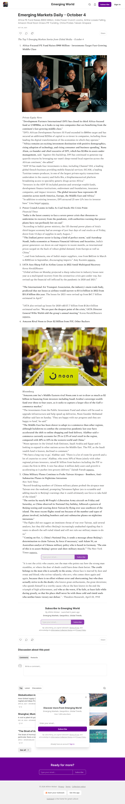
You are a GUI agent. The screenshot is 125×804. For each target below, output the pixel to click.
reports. (45, 203)
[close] (86, 697)
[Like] (20, 33)
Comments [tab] (24, 657)
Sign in (117, 4)
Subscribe (104, 4)
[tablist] (28, 657)
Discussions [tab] (36, 688)
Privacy (61, 786)
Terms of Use (74, 735)
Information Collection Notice (62, 737)
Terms (68, 786)
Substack (50, 799)
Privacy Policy (81, 737)
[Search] (89, 4)
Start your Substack (56, 793)
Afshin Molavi (34, 704)
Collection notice (79, 786)
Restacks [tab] (34, 657)
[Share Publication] (95, 4)
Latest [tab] (27, 688)
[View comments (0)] (26, 33)
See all (23, 750)
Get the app (74, 793)
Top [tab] (21, 688)
